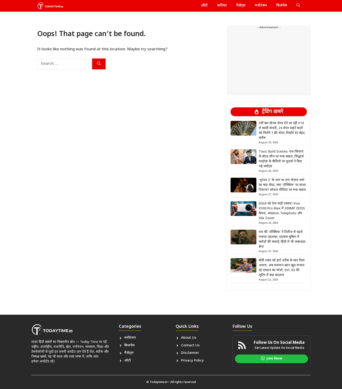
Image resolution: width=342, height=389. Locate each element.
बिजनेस (281, 5)
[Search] (99, 63)
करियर (222, 5)
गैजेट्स (240, 5)
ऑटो (204, 5)
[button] (298, 6)
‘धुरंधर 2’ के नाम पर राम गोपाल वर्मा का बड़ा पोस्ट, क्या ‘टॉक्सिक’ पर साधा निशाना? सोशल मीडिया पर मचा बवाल (282, 185)
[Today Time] (50, 6)
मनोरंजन (261, 5)
